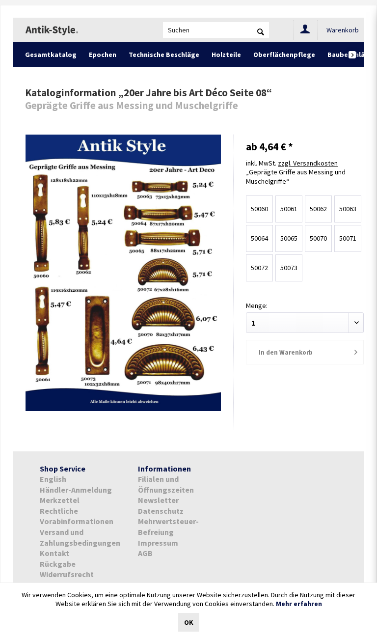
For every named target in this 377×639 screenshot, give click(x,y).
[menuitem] (216, 30)
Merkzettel (60, 500)
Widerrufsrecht (67, 574)
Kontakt (54, 553)
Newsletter (158, 500)
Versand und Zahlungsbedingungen (80, 537)
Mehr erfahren (299, 603)
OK (188, 622)
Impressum (158, 543)
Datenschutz (161, 511)
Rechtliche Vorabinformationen (76, 516)
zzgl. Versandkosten (308, 163)
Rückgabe (58, 564)
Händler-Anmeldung (76, 490)
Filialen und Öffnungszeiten (166, 484)
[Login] (305, 30)
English (53, 479)
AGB (145, 553)
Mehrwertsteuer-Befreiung (168, 526)
